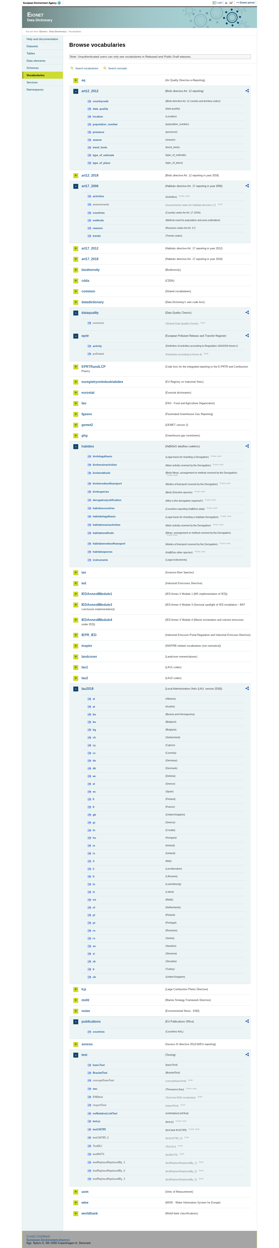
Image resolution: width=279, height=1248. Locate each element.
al (94, 698)
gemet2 (87, 425)
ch (94, 737)
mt (94, 899)
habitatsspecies (102, 551)
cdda (85, 280)
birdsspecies (101, 491)
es (94, 791)
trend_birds (100, 147)
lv (94, 892)
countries (99, 212)
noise (85, 1011)
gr (94, 822)
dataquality (90, 312)
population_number (105, 124)
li (93, 868)
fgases (86, 414)
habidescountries (104, 508)
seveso (87, 1044)
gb (94, 814)
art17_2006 (89, 186)
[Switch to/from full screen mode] (232, 3)
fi (93, 799)
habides (87, 446)
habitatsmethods (103, 533)
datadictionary (92, 302)
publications (91, 1021)
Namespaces (35, 89)
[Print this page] (226, 3)
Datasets (32, 46)
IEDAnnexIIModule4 (96, 620)
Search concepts (117, 68)
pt (94, 922)
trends (97, 235)
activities (98, 196)
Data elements (36, 60)
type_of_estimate (103, 155)
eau (95, 1088)
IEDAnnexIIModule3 (96, 604)
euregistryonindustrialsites (102, 382)
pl (94, 915)
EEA (43, 3)
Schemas (33, 67)
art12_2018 (89, 175)
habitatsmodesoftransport (109, 543)
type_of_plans (101, 162)
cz (94, 753)
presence (98, 132)
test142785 (99, 1129)
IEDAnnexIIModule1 (96, 594)
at (94, 706)
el (94, 783)
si (94, 953)
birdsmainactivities (105, 464)
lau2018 (87, 688)
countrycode (100, 101)
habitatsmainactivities (106, 524)
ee (94, 776)
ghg (84, 435)
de (94, 760)
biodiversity (90, 270)
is (94, 853)
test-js (96, 1121)
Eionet (42, 31)
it (93, 861)
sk (94, 961)
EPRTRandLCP (93, 366)
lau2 (84, 678)
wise (84, 1202)
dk (94, 768)
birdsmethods (101, 472)
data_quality (100, 108)
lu (94, 884)
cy (94, 745)
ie (94, 845)
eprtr (85, 336)
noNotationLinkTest (105, 1113)
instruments (100, 559)
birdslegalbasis (102, 456)
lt (93, 876)
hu (94, 837)
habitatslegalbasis (104, 516)
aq (83, 80)
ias (83, 572)
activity (97, 346)
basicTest (99, 1065)
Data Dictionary (57, 31)
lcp (83, 989)
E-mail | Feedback (38, 1236)
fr (94, 807)
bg (94, 729)
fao (83, 403)
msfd (85, 1000)
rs (94, 938)
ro (94, 930)
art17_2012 (89, 248)
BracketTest (100, 1072)
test (84, 1055)
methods (98, 220)
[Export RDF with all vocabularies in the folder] (247, 91)
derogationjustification (107, 500)
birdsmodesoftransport (107, 483)
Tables (31, 53)
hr (94, 830)
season (97, 139)
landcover (89, 656)
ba (94, 714)
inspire (86, 645)
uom (84, 1191)
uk (94, 976)
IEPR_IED (89, 635)
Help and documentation (42, 39)
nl (94, 907)
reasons (98, 228)
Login (219, 2)
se (94, 946)
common (88, 291)
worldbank (89, 1213)
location (98, 116)
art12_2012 (89, 91)
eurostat (87, 392)
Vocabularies (36, 75)
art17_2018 (89, 259)
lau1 (84, 667)
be (94, 722)
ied (83, 583)
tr (94, 969)
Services (32, 82)
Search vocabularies (86, 68)
